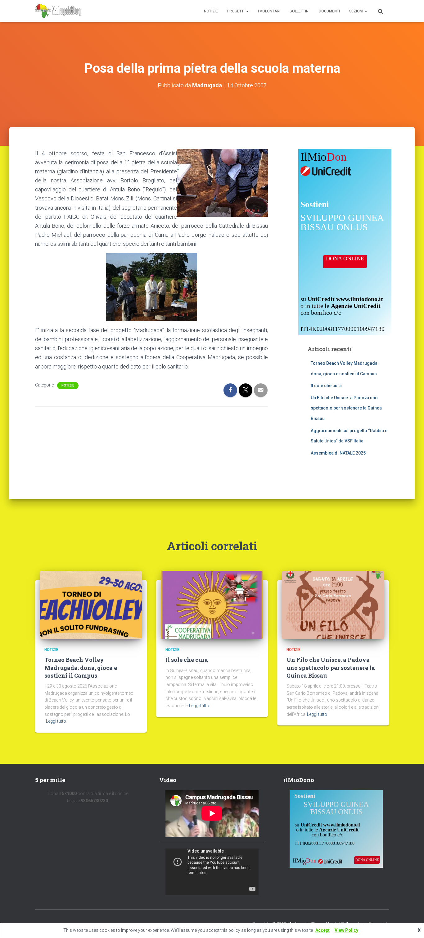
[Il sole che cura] (212, 604)
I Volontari (269, 11)
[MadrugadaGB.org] (58, 11)
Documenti (329, 11)
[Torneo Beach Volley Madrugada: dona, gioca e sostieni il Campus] (91, 604)
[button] (247, 11)
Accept (322, 930)
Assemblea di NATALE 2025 (338, 453)
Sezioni (356, 11)
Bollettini (299, 11)
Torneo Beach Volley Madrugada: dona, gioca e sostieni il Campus (80, 667)
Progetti (236, 11)
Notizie (211, 11)
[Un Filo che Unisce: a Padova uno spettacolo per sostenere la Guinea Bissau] (333, 604)
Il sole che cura (326, 385)
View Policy (346, 930)
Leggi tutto (56, 721)
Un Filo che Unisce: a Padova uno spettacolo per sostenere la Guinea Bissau (346, 408)
